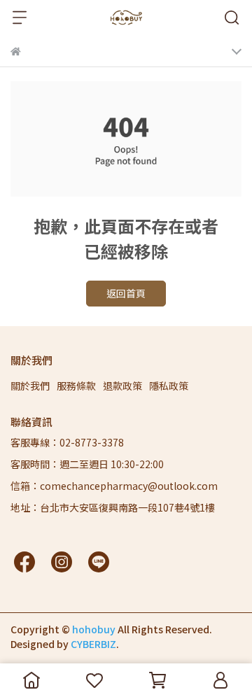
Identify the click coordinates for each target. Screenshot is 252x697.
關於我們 (30, 386)
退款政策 (122, 386)
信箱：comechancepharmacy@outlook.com (114, 486)
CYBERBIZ (93, 644)
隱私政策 (168, 386)
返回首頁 (126, 293)
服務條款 (76, 386)
